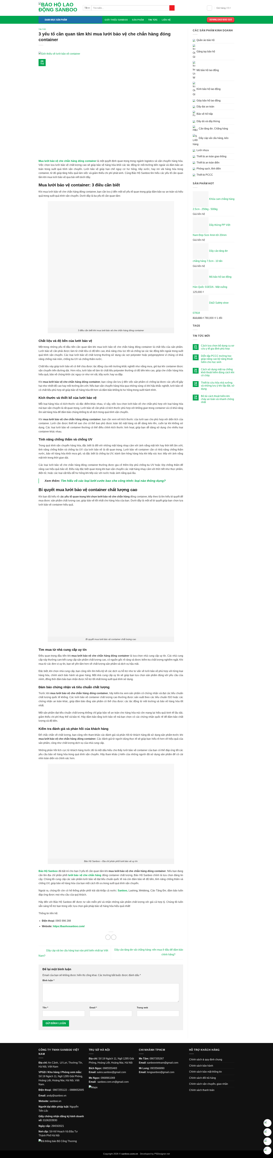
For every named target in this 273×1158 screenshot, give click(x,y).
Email (93, 1007)
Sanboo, (123, 890)
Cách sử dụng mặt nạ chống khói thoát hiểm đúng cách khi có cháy (217, 372)
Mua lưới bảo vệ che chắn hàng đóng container (68, 161)
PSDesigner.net (162, 1153)
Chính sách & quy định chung (205, 1059)
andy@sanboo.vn (56, 1095)
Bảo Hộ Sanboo (48, 871)
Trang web (142, 1007)
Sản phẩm (138, 20)
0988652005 (77, 1090)
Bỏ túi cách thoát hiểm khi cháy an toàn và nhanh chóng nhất (217, 399)
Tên (45, 1007)
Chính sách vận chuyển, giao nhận (208, 1084)
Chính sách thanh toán (201, 1090)
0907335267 (157, 1058)
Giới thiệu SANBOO (116, 20)
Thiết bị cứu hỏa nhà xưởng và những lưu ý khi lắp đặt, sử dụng (217, 385)
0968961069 (108, 1078)
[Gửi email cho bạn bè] (113, 937)
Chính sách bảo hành (201, 1065)
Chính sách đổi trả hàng (202, 1078)
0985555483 (110, 1068)
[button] (209, 7)
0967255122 (60, 1090)
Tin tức (153, 20)
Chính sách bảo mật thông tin (205, 1071)
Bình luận (48, 980)
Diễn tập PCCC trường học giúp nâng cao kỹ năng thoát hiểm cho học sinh (217, 359)
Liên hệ (166, 20)
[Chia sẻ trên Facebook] (108, 937)
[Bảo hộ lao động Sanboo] (58, 7)
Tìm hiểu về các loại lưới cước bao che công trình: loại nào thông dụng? (113, 480)
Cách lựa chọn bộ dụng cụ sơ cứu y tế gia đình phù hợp (217, 347)
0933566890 (157, 1068)
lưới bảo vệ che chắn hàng (84, 875)
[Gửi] (172, 8)
